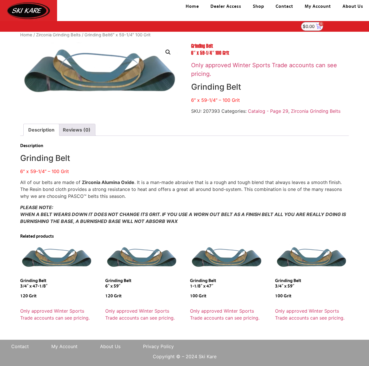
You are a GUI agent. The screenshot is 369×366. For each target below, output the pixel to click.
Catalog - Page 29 (268, 111)
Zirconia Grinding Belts (58, 34)
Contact (284, 6)
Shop (258, 6)
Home (192, 6)
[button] (168, 52)
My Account (318, 6)
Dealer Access (225, 6)
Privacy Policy (158, 346)
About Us (352, 6)
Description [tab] (41, 130)
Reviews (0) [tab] (77, 130)
